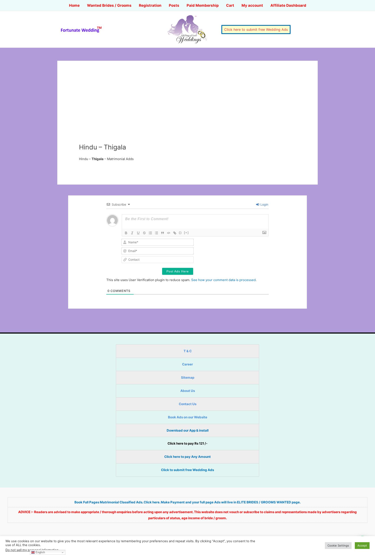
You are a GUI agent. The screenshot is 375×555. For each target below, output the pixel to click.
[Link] (175, 233)
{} (180, 232)
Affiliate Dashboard (288, 5)
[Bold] (126, 233)
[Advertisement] (187, 110)
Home (74, 5)
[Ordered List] (150, 233)
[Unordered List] (156, 233)
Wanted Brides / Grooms (109, 5)
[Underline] (138, 233)
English (40, 552)
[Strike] (144, 233)
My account (252, 5)
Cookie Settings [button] (338, 545)
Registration (150, 5)
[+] (186, 232)
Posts (174, 5)
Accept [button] (362, 545)
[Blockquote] (163, 233)
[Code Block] (169, 233)
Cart (230, 5)
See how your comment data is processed (223, 280)
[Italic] (132, 233)
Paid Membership (203, 5)
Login (264, 204)
